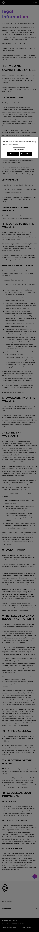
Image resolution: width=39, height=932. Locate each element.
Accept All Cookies (26, 154)
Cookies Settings (19, 149)
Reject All (12, 154)
